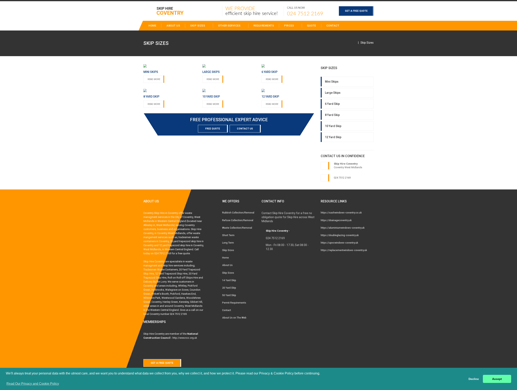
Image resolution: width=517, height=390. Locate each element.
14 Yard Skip (229, 280)
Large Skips (332, 92)
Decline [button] (474, 379)
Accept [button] (497, 379)
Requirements (263, 25)
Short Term (228, 235)
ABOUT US (173, 25)
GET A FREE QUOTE (356, 10)
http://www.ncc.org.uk (184, 337)
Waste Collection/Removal (237, 227)
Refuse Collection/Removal (237, 220)
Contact (332, 25)
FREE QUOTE (212, 128)
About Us (227, 265)
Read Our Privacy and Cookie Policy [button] (32, 383)
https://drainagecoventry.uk (336, 220)
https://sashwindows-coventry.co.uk (341, 212)
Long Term (228, 242)
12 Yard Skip (333, 137)
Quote (311, 25)
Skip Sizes (198, 25)
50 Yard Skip (229, 295)
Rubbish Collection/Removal (238, 212)
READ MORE (154, 79)
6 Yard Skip (332, 103)
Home (225, 257)
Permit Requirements (234, 302)
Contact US (245, 128)
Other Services (229, 25)
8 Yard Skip (332, 115)
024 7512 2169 (305, 13)
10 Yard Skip (333, 126)
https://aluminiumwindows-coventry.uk (343, 227)
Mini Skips (331, 81)
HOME (152, 25)
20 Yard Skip (229, 287)
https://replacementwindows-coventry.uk (344, 250)
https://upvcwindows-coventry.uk (339, 242)
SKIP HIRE (170, 10)
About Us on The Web (234, 317)
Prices (289, 25)
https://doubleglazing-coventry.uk (340, 235)
